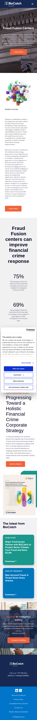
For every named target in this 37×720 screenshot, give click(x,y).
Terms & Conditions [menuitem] (18, 695)
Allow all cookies (18, 369)
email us (11, 675)
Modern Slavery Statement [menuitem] (18, 712)
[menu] (18, 704)
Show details (26, 363)
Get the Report (15, 464)
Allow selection (18, 381)
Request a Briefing (18, 640)
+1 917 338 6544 (22, 673)
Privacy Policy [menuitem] (18, 699)
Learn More (18, 52)
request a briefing (22, 675)
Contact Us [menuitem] (18, 708)
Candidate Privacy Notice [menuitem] (18, 703)
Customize (17, 375)
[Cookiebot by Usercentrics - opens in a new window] (26, 330)
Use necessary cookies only (18, 387)
